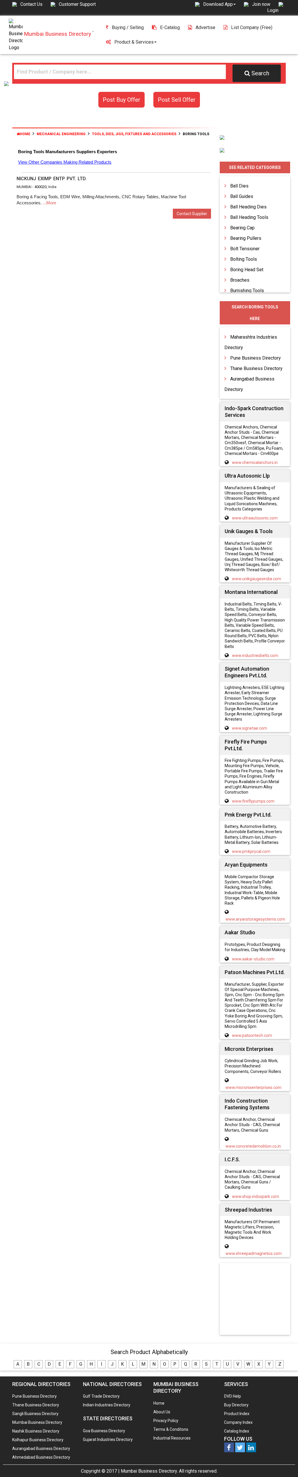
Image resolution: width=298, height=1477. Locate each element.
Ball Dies (239, 186)
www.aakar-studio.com (253, 959)
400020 (40, 187)
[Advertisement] (260, 1299)
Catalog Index (236, 1431)
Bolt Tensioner (245, 248)
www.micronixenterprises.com (253, 1087)
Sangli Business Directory (35, 1413)
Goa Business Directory (104, 1430)
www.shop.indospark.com (255, 1196)
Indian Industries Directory (106, 1405)
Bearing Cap (242, 228)
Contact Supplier (192, 213)
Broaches (239, 280)
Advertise (205, 27)
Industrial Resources (172, 1438)
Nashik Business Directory (35, 1431)
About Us (161, 1412)
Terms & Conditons (170, 1429)
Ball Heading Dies (248, 207)
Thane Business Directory (256, 368)
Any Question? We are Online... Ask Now (284, 1463)
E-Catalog (170, 27)
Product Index (236, 1413)
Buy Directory (236, 1405)
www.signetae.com (249, 728)
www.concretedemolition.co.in (253, 1146)
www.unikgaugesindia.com (256, 578)
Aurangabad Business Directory (41, 1448)
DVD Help (232, 1396)
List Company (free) (251, 27)
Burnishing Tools (247, 290)
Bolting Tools (243, 259)
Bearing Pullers (245, 238)
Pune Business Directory (255, 358)
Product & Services (134, 42)
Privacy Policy (165, 1420)
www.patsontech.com (252, 1035)
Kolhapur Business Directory (37, 1439)
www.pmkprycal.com (251, 851)
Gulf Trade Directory (101, 1396)
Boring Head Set (246, 269)
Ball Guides (241, 196)
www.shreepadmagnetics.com (254, 1253)
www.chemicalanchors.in (255, 462)
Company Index (238, 1422)
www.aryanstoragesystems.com (255, 919)
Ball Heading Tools (249, 217)
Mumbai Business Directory (37, 1422)
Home (25, 134)
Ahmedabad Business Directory (41, 1457)
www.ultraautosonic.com (255, 518)
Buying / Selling (128, 27)
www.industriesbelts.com (255, 655)
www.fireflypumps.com (253, 801)
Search (260, 73)
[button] (219, 4)
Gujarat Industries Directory (108, 1439)
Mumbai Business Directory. (149, 1471)
